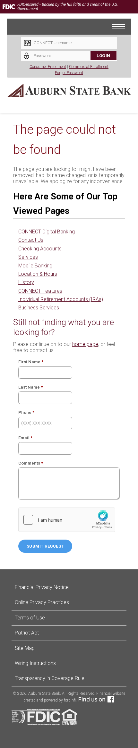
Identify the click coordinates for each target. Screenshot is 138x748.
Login (103, 55)
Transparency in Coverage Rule (49, 678)
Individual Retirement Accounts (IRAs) (60, 299)
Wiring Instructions (35, 663)
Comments (29, 463)
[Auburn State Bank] (69, 90)
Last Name (29, 387)
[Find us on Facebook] (96, 700)
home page (85, 344)
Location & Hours (37, 274)
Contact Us (30, 240)
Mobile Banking (35, 266)
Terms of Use (30, 618)
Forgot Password (69, 73)
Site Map (25, 648)
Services (28, 257)
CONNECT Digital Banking (46, 232)
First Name (29, 361)
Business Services (38, 308)
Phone (24, 412)
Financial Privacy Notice (42, 587)
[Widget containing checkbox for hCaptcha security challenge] (66, 520)
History (26, 282)
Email (24, 437)
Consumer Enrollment (48, 66)
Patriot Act (27, 633)
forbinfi (70, 700)
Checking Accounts (40, 249)
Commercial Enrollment (88, 66)
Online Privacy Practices (42, 602)
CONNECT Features (40, 291)
